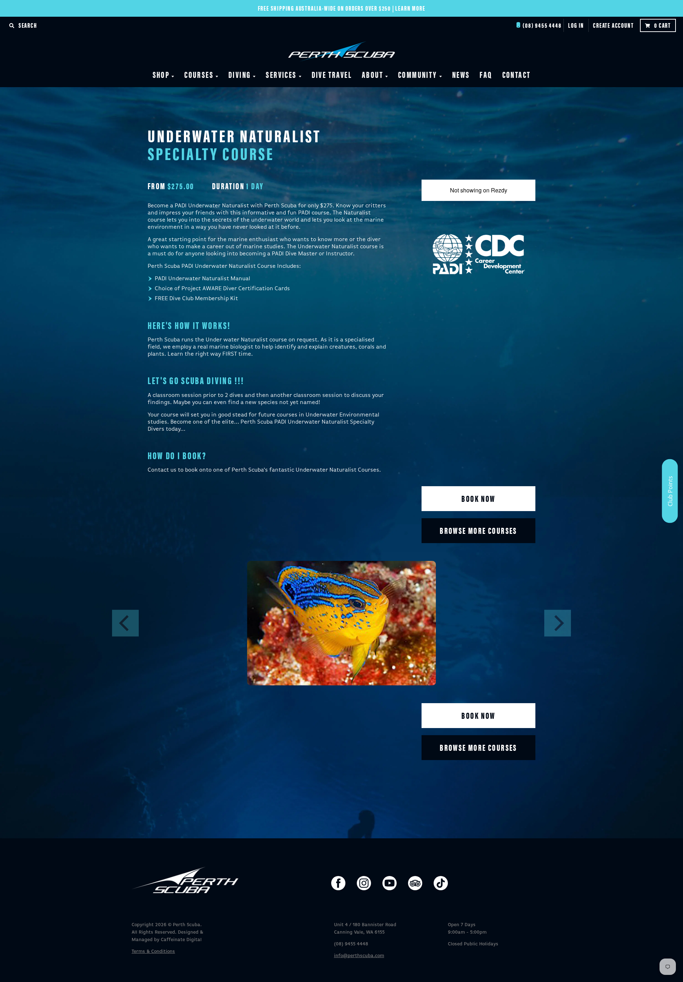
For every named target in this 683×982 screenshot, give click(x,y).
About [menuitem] (372, 74)
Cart (662, 25)
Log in (576, 25)
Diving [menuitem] (239, 74)
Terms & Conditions (153, 951)
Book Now (478, 498)
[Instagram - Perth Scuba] (364, 883)
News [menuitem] (461, 74)
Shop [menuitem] (161, 74)
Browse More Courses (478, 530)
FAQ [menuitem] (486, 74)
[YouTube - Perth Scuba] (389, 883)
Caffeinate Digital (181, 940)
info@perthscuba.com (359, 956)
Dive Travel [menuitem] (332, 74)
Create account (613, 25)
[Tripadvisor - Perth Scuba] (415, 883)
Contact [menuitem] (516, 74)
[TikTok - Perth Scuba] (441, 883)
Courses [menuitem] (198, 74)
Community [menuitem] (417, 74)
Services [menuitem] (281, 74)
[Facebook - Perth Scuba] (338, 883)
